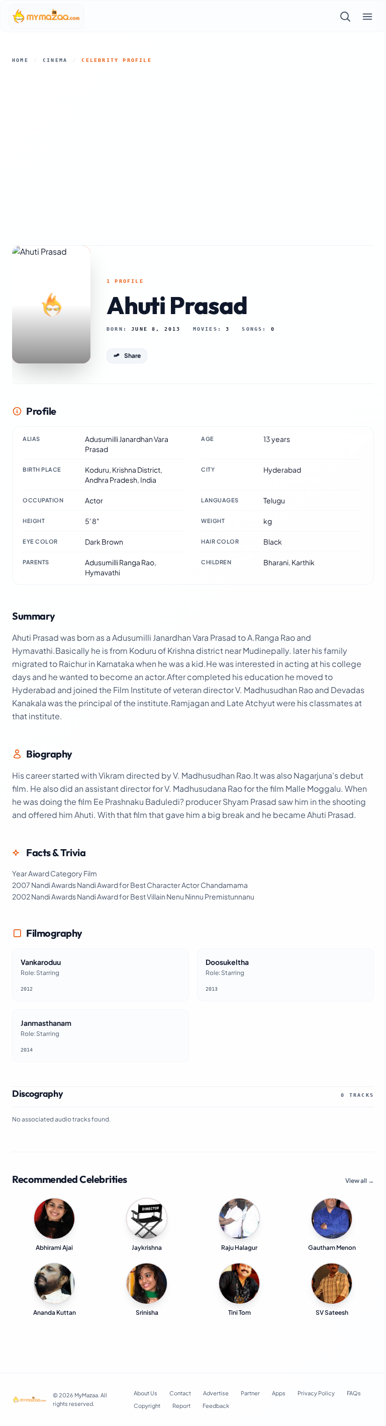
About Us (145, 1393)
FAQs (354, 1393)
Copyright (147, 1405)
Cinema (55, 60)
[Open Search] (345, 17)
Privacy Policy (316, 1393)
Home (20, 60)
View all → (359, 1180)
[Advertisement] (193, 154)
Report (181, 1405)
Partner (250, 1393)
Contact (180, 1393)
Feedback (216, 1405)
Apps (278, 1393)
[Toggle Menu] (367, 17)
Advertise (216, 1393)
